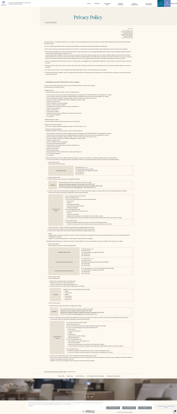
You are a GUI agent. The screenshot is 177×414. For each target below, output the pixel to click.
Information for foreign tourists (113, 376)
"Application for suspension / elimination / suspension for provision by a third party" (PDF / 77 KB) (80, 185)
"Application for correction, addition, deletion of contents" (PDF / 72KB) (76, 310)
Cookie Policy (30, 405)
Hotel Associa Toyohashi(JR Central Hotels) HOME (55, 371)
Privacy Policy (61, 376)
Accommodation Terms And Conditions (95, 376)
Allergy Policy (70, 376)
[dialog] (90, 406)
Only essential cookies (129, 407)
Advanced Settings (113, 407)
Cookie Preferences (79, 376)
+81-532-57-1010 (89, 393)
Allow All (145, 407)
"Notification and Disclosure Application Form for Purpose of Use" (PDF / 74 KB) (77, 184)
